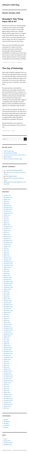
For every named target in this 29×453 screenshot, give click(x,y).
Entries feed (7, 441)
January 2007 (7, 326)
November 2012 (8, 209)
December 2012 (8, 207)
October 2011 (7, 228)
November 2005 (8, 353)
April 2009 (7, 273)
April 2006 (7, 343)
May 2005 (6, 365)
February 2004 (8, 394)
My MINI (13, 62)
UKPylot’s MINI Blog (10, 5)
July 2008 (6, 291)
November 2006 (8, 330)
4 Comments (19, 62)
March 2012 (7, 224)
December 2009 (8, 261)
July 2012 (6, 217)
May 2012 (6, 221)
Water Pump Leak (9, 151)
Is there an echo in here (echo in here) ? (15, 155)
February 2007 (8, 324)
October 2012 (7, 211)
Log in (5, 439)
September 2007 (8, 310)
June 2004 (6, 386)
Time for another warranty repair (13, 159)
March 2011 (7, 234)
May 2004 (6, 388)
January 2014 (7, 195)
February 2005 (8, 371)
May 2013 (6, 201)
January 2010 (7, 260)
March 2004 (7, 392)
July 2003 (6, 408)
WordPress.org (8, 444)
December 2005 (8, 351)
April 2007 (6, 320)
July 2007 (6, 314)
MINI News (7, 421)
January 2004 (7, 396)
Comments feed (8, 442)
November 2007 (8, 306)
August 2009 (7, 267)
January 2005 (7, 373)
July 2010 (6, 248)
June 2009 (6, 271)
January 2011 (7, 238)
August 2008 (7, 289)
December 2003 (8, 398)
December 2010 (8, 240)
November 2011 (8, 226)
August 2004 (7, 382)
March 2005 (7, 369)
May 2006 (6, 341)
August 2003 (7, 406)
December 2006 (8, 328)
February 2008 (8, 300)
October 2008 (7, 285)
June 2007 (6, 316)
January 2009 (7, 279)
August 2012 (7, 215)
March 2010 (7, 256)
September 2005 (8, 357)
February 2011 (7, 236)
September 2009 (8, 265)
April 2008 (6, 297)
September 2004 (8, 380)
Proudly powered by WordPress (20, 450)
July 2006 (6, 338)
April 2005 (6, 367)
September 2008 (8, 287)
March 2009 (7, 275)
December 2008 (8, 281)
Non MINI (6, 425)
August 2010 (7, 246)
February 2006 (8, 347)
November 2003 (8, 400)
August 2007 (7, 312)
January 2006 (7, 349)
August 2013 (7, 199)
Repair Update (8, 157)
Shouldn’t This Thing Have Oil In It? (12, 20)
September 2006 (8, 334)
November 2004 (8, 377)
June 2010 (6, 250)
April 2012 (6, 222)
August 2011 (7, 230)
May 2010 (6, 252)
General (6, 419)
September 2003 (8, 404)
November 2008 (8, 283)
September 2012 (8, 213)
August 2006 (7, 336)
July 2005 (6, 361)
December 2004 (8, 375)
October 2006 (7, 332)
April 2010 (6, 254)
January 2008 (7, 302)
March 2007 (7, 322)
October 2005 (7, 355)
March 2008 (7, 299)
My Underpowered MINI (10, 153)
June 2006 (6, 339)
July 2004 (6, 384)
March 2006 (7, 345)
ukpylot (6, 182)
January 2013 (7, 205)
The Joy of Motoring (12, 68)
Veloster (6, 427)
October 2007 (7, 308)
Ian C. (5, 170)
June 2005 (6, 363)
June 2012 (6, 219)
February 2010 (8, 258)
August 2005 (7, 359)
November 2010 (8, 242)
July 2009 (6, 269)
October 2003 (7, 402)
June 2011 (6, 232)
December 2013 (8, 197)
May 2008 (6, 295)
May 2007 (6, 318)
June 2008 (6, 293)
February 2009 (8, 277)
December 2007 (8, 304)
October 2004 (7, 379)
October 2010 (7, 244)
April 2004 (6, 390)
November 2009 (8, 263)
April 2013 (6, 203)
